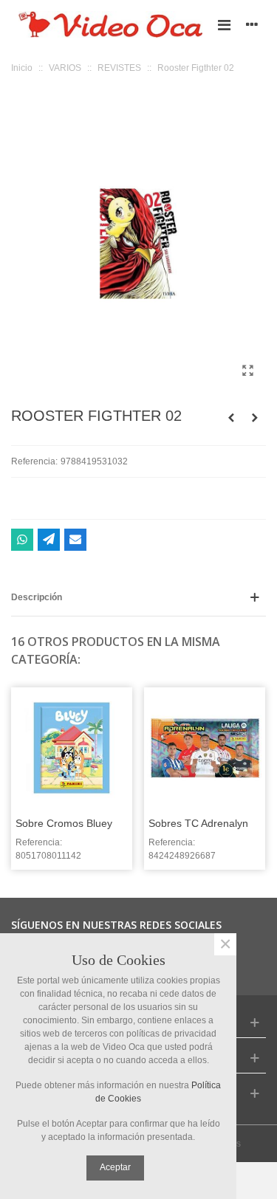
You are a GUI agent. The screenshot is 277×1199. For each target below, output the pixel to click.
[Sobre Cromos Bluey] (71, 747)
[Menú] (224, 24)
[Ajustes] (252, 24)
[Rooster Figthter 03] (255, 418)
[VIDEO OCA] (110, 24)
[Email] (75, 540)
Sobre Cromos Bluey (64, 823)
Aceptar (115, 1167)
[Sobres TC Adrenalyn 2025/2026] (204, 747)
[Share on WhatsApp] (22, 540)
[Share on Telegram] (49, 540)
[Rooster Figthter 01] (231, 418)
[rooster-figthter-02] (247, 371)
